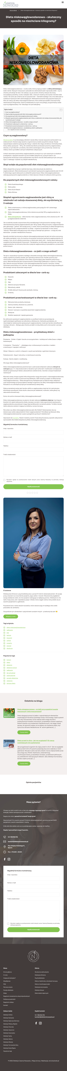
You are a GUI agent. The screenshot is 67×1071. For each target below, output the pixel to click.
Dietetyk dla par (39, 990)
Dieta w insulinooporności (42, 984)
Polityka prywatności (9, 999)
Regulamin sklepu (8, 1002)
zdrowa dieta (11, 683)
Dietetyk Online (7, 1015)
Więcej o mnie (10, 616)
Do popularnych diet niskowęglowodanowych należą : (22, 116)
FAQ (4, 984)
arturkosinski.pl (54, 1061)
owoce (9, 646)
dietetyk (9, 665)
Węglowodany (8, 140)
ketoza (9, 635)
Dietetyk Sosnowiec (9, 1033)
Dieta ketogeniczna (14, 217)
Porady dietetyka (8, 990)
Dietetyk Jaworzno (8, 1030)
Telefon (5, 446)
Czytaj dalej (24, 732)
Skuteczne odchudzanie (42, 972)
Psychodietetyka (40, 978)
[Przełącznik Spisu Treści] (60, 109)
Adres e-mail (7, 437)
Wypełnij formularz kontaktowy (18, 129)
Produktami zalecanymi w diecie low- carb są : (19, 124)
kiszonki (9, 638)
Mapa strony (36, 1061)
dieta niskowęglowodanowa (16, 627)
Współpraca (6, 981)
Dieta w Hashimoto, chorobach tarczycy (46, 981)
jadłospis (10, 630)
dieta (8, 662)
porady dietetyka (12, 678)
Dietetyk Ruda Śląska (9, 1048)
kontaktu (16, 418)
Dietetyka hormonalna (41, 987)
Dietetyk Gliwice (8, 1042)
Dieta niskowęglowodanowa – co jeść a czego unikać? (22, 122)
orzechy (9, 643)
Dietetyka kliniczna (40, 975)
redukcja (9, 681)
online (9, 640)
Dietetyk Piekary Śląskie (10, 1024)
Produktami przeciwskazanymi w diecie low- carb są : (21, 126)
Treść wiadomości (9, 454)
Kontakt (5, 1005)
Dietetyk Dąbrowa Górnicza (11, 1021)
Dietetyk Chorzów (8, 1027)
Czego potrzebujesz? (9, 978)
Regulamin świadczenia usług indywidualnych (16, 996)
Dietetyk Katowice (8, 1018)
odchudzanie (11, 675)
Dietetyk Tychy (7, 1036)
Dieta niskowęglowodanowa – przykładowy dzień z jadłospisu (24, 128)
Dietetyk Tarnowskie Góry (10, 1045)
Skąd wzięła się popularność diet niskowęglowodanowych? (23, 114)
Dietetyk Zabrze (8, 1039)
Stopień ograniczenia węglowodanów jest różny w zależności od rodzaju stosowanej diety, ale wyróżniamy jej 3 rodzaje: (34, 119)
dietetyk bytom (12, 668)
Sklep (5, 993)
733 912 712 (14, 837)
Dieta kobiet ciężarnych (41, 993)
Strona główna (13, 10)
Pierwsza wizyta (7, 987)
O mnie (5, 975)
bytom (9, 660)
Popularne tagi (7, 1051)
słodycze (10, 648)
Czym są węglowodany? (12, 112)
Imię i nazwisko (8, 428)
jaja (8, 633)
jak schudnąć (11, 673)
